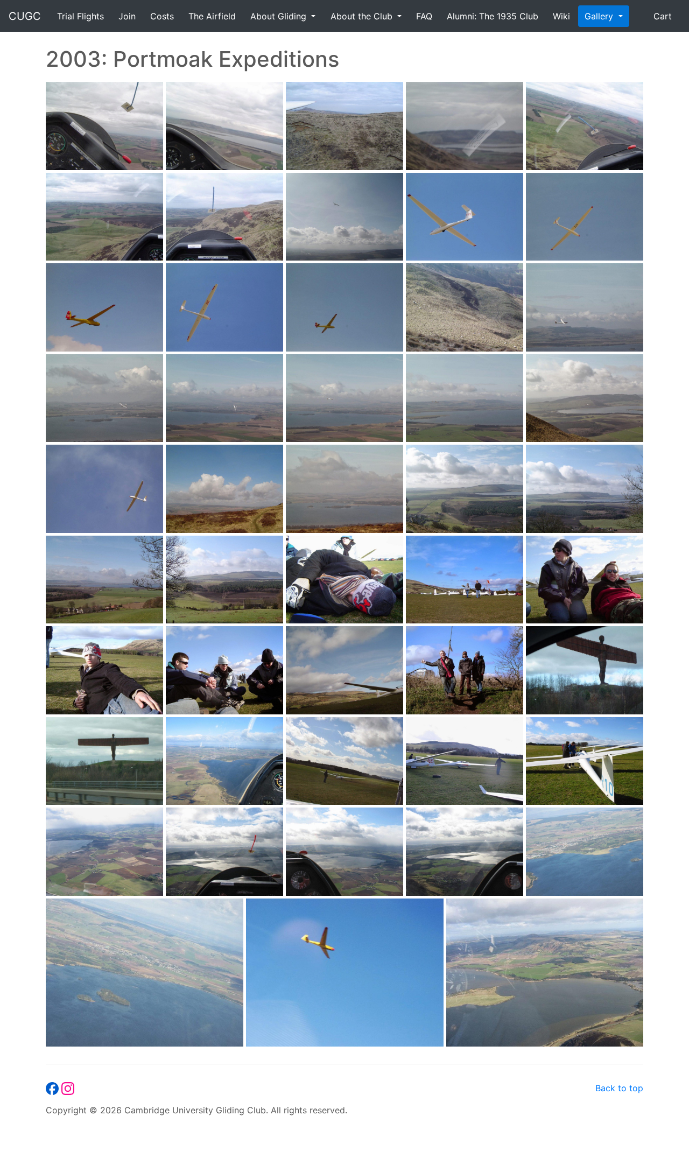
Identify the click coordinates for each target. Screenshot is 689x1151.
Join (127, 16)
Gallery (600, 16)
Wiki (561, 16)
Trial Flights (80, 16)
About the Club (363, 16)
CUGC (25, 16)
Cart (662, 16)
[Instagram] (67, 1088)
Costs (162, 16)
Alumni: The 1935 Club (492, 16)
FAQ (424, 16)
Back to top (619, 1088)
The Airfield (212, 16)
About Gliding (279, 16)
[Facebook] (53, 1088)
